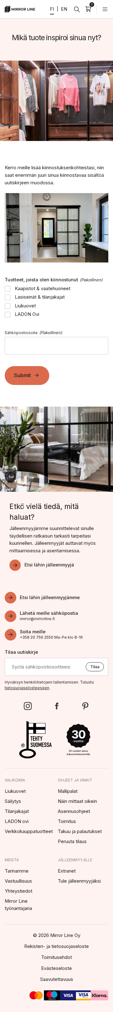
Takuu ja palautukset (80, 831)
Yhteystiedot (18, 891)
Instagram (28, 706)
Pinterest (85, 706)
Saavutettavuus (56, 979)
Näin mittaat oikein (77, 801)
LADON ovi (17, 821)
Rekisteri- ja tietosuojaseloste (56, 946)
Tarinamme (17, 871)
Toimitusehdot (56, 957)
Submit (22, 375)
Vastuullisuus (18, 881)
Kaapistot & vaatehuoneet (42, 288)
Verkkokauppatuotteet (29, 831)
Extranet (67, 871)
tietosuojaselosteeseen (27, 687)
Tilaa (95, 666)
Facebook (56, 706)
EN (64, 9)
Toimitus (67, 821)
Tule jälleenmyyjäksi (79, 881)
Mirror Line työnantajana (18, 905)
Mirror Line (20, 9)
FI (52, 9)
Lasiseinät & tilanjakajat (40, 297)
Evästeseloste (56, 968)
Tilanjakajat (17, 811)
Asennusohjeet (74, 811)
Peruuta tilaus (72, 841)
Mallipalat (68, 791)
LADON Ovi (27, 314)
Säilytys (13, 801)
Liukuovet (25, 306)
